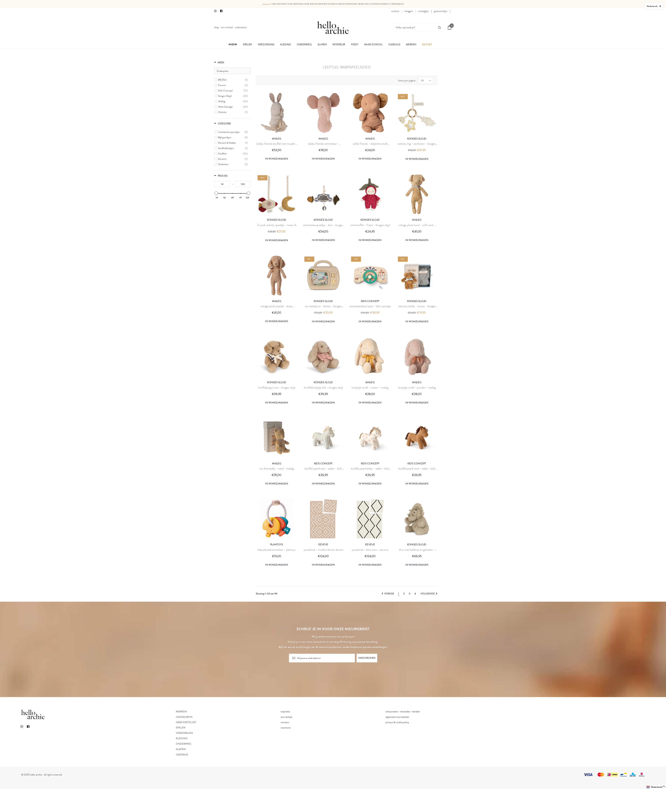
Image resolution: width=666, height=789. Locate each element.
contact (395, 11)
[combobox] (414, 27)
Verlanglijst (423, 11)
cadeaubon (241, 27)
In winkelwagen (276, 159)
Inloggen (408, 11)
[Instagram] (216, 11)
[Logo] (333, 27)
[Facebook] (222, 11)
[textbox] (232, 71)
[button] (656, 787)
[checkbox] (233, 80)
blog (216, 27)
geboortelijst (440, 11)
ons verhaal (227, 27)
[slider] (216, 193)
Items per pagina (406, 80)
